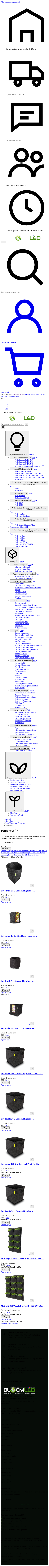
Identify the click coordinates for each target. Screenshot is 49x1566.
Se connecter (6, 1450)
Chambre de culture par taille (25, 586)
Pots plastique (19, 688)
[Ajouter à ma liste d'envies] (32, 885)
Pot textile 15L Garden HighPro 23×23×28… (22, 1073)
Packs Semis (19, 723)
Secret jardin (19, 583)
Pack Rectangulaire (21, 546)
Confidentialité (24, 1554)
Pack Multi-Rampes (22, 498)
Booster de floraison (22, 656)
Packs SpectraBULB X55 (24, 464)
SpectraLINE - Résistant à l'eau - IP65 (28, 473)
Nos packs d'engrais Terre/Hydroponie (28, 645)
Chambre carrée (20, 592)
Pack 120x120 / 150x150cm (25, 544)
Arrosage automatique (22, 569)
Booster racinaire (21, 654)
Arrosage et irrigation (20, 565)
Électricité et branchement (22, 726)
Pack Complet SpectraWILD (25, 525)
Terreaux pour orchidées (23, 684)
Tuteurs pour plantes (22, 741)
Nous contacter (6, 1462)
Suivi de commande (8, 1456)
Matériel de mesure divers (24, 739)
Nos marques (6, 1476)
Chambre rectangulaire (23, 596)
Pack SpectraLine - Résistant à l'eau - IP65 (30, 477)
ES (6, 407)
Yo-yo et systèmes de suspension (26, 743)
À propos (18, 1556)
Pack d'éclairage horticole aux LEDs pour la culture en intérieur (30, 531)
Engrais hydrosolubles (23, 643)
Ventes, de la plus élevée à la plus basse (15, 851)
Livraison (35, 1554)
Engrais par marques (22, 633)
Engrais (15, 631)
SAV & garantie (13, 396)
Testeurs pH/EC (20, 705)
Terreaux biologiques (22, 665)
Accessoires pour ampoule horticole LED (29, 466)
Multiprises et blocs (21, 732)
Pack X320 (19, 505)
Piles (16, 728)
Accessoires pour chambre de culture (28, 588)
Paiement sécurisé (7, 1556)
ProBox (17, 590)
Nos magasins (6, 1473)
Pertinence (6, 848)
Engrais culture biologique (24, 635)
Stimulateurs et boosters (23, 637)
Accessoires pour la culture (22, 737)
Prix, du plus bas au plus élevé (25, 853)
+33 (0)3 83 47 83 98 (10, 1414)
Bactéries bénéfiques (22, 641)
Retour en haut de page (10, 1323)
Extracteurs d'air (20, 603)
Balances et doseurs (22, 695)
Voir (7, 897)
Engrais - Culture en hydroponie (26, 649)
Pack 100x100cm (21, 542)
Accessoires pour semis (23, 721)
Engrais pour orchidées (23, 652)
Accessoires (19, 480)
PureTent (18, 598)
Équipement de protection (24, 578)
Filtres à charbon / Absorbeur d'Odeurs (28, 607)
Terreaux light (20, 663)
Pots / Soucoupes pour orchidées (26, 686)
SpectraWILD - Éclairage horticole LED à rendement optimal (30, 520)
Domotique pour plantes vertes (21, 784)
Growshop (5, 1427)
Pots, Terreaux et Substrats (22, 661)
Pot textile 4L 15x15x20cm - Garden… (19, 936)
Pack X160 (19, 503)
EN (6, 404)
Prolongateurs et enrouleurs (24, 734)
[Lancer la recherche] (26, 424)
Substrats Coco (20, 679)
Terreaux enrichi (20, 671)
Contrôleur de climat (22, 624)
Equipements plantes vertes (11, 1430)
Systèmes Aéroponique (23, 701)
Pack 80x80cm (20, 540)
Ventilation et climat (17, 780)
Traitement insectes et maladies (24, 574)
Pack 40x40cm (20, 536)
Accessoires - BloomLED (19, 527)
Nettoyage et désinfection (24, 576)
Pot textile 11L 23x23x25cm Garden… (19, 1028)
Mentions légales (6, 1554)
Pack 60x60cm (20, 538)
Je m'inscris (24, 1505)
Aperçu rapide (6, 902)
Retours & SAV (6, 1459)
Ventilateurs (19, 613)
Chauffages (14, 813)
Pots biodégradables (22, 669)
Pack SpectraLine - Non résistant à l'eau (29, 475)
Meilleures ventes (17, 394)
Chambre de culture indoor (22, 581)
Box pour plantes (16, 790)
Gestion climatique (19, 601)
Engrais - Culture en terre (24, 647)
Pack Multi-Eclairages (22, 516)
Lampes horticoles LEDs (19, 786)
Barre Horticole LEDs (20, 493)
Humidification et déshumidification (27, 615)
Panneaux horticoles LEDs (22, 501)
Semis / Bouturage (19, 710)
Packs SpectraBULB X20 (24, 460)
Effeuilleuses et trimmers (23, 751)
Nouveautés (28, 394)
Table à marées (20, 703)
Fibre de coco (19, 667)
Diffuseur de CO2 (21, 622)
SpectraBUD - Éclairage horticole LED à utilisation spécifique (30, 509)
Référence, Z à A (32, 855)
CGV (16, 1554)
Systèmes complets (21, 699)
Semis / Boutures (7, 1433)
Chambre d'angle (21, 594)
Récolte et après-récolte (21, 748)
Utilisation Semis (21, 677)
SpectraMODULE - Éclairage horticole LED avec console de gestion (30, 483)
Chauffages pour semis (23, 719)
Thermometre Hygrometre (24, 611)
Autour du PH (20, 707)
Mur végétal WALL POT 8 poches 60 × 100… (22, 1258)
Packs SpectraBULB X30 (24, 462)
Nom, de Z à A (8, 853)
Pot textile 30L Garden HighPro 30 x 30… (20, 1164)
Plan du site (5, 1479)
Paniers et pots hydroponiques (25, 697)
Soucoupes (18, 675)
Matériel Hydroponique (20, 690)
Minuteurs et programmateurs (25, 730)
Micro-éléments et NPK (23, 639)
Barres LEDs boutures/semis (22, 469)
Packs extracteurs (21, 628)
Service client (6, 1482)
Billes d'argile (19, 681)
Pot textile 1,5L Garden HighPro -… (18, 891)
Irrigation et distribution (23, 567)
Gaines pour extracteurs (23, 609)
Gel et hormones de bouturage (25, 712)
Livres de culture (21, 745)
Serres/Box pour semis (23, 717)
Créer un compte (7, 1453)
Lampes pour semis (21, 714)
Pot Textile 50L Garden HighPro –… (18, 1211)
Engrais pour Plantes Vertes (20, 788)
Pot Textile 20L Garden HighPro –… (18, 1119)
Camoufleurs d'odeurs (22, 617)
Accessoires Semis (16, 815)
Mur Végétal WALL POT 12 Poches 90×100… (22, 1306)
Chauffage (18, 620)
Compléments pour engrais (24, 658)
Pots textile (18, 673)
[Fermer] (3, 427)
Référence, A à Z (20, 855)
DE (6, 409)
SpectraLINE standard (23, 471)
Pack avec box (20, 496)
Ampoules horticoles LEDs (22, 458)
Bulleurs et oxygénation (23, 571)
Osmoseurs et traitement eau (25, 693)
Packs (17, 488)
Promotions (37, 394)
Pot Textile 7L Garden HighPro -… (17, 981)
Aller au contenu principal (10, 2)
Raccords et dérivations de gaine (26, 605)
